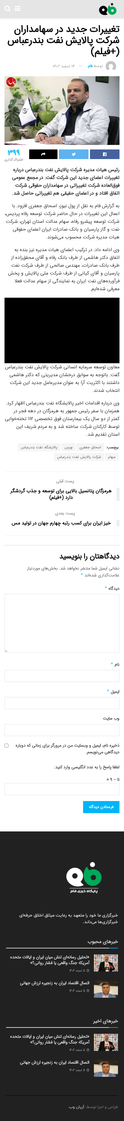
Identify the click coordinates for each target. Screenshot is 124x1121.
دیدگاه (111, 588)
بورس (68, 447)
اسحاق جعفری (90, 447)
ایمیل (113, 691)
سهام (112, 457)
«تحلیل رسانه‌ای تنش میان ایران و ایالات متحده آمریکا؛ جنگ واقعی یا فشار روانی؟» (49, 960)
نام (114, 664)
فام (90, 66)
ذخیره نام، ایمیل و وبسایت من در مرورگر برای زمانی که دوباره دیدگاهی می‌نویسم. (67, 748)
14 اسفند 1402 (64, 66)
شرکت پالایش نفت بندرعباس (79, 457)
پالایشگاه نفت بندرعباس (39, 447)
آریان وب (76, 1107)
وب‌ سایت (111, 718)
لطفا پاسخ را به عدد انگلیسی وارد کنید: (86, 767)
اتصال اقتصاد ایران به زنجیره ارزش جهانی (54, 983)
